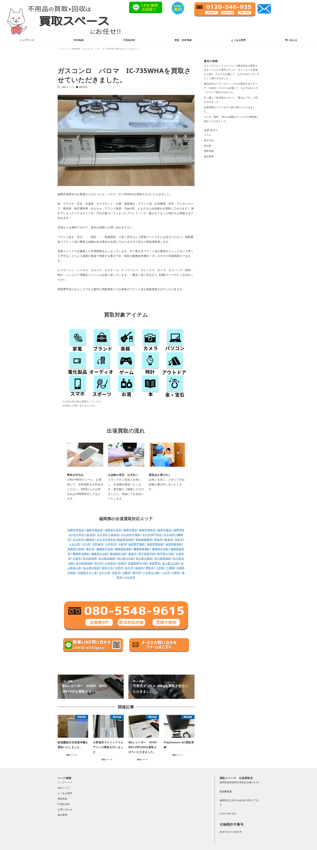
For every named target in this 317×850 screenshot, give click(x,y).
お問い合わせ (65, 809)
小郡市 (122, 544)
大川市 (86, 544)
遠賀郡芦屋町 (136, 544)
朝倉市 (158, 539)
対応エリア (64, 787)
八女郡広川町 (151, 573)
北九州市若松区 (106, 539)
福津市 (139, 568)
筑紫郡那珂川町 (137, 563)
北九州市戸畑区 (131, 535)
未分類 (207, 145)
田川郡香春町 (162, 558)
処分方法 (209, 140)
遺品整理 (209, 156)
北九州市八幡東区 (83, 539)
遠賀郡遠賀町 (173, 544)
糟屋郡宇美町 (104, 549)
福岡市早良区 (76, 530)
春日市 (90, 549)
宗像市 (126, 573)
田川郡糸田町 (107, 558)
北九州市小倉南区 (108, 535)
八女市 (165, 573)
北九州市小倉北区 (84, 535)
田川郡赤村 (90, 558)
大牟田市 (110, 544)
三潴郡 (170, 568)
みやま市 (104, 573)
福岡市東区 (164, 530)
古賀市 (77, 558)
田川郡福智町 (84, 563)
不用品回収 (64, 804)
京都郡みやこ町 (87, 573)
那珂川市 (107, 568)
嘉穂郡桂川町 (118, 554)
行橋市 (176, 573)
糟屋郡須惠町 (81, 554)
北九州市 (129, 577)
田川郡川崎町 (144, 558)
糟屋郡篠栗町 (141, 549)
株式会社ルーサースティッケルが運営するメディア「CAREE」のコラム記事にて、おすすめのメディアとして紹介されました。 (231, 88)
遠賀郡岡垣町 (155, 544)
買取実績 (83, 87)
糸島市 (179, 539)
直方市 (129, 568)
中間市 (119, 568)
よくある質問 (65, 793)
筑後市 (122, 563)
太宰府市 (110, 563)
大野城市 (97, 544)
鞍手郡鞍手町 (147, 554)
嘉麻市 (132, 554)
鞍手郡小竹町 (165, 554)
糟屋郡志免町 (160, 549)
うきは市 (74, 544)
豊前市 (149, 568)
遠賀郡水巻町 (76, 549)
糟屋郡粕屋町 (123, 549)
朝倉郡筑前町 (125, 539)
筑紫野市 (154, 563)
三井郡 (160, 568)
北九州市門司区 (152, 535)
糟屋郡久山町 (99, 554)
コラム (207, 134)
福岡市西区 (130, 530)
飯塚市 (168, 539)
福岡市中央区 (113, 530)
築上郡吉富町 (91, 568)
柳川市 (137, 573)
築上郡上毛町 (170, 563)
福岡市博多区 (147, 530)
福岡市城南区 (94, 530)
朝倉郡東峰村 (144, 539)
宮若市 (116, 573)
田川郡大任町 (125, 558)
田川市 (98, 563)
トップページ (65, 782)
